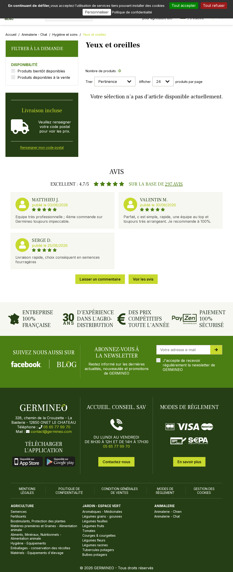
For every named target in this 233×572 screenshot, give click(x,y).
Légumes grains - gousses (102, 516)
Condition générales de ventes (119, 491)
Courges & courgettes (99, 535)
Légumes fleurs (93, 540)
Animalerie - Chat (34, 34)
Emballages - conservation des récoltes (40, 548)
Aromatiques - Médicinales (102, 511)
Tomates (88, 531)
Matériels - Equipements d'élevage (37, 553)
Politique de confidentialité (69, 491)
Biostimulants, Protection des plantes (38, 521)
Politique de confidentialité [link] (132, 12)
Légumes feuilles (95, 521)
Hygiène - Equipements (28, 543)
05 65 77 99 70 (56, 427)
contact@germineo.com (51, 431)
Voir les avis (143, 279)
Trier (89, 82)
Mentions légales (27, 491)
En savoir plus (189, 462)
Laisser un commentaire (100, 279)
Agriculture (22, 506)
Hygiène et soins (65, 34)
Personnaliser (97, 12)
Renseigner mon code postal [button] (42, 147)
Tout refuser (214, 5)
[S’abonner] (216, 349)
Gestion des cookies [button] (204, 491)
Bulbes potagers (94, 555)
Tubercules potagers (98, 550)
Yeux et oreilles (94, 34)
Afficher (145, 82)
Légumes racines (95, 545)
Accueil (10, 34)
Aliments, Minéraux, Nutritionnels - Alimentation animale (36, 536)
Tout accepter (184, 5)
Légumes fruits (93, 526)
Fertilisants (18, 516)
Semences (19, 511)
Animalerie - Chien (168, 511)
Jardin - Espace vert (101, 506)
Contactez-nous (116, 462)
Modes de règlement (165, 491)
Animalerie (164, 506)
